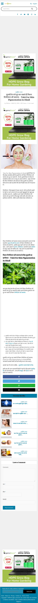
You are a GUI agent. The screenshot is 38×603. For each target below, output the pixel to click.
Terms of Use (25, 595)
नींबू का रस (11, 343)
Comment (5, 467)
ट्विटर (27, 371)
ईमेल (4, 491)
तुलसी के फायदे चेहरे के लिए (26, 365)
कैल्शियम (20, 247)
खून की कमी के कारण (13, 243)
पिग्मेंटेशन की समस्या (20, 292)
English (35, 3)
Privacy (13, 595)
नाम (4, 484)
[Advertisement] (19, 36)
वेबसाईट (4, 499)
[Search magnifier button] (32, 9)
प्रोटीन (33, 247)
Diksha (8, 103)
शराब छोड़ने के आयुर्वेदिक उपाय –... (20, 413)
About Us (7, 595)
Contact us (18, 595)
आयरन (15, 247)
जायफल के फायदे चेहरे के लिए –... (20, 423)
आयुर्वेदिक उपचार (19, 92)
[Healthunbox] (8, 3)
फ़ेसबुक (21, 371)
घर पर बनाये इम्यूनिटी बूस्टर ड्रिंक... (20, 403)
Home (2, 595)
